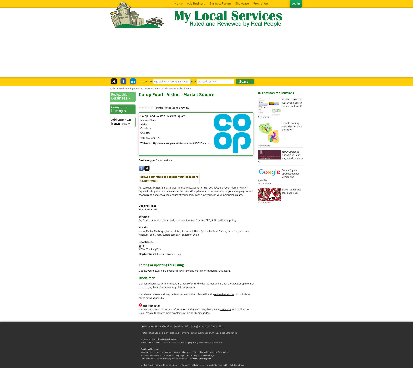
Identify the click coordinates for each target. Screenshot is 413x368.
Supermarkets (164, 160)
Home (144, 326)
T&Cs (150, 332)
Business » (120, 96)
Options (179, 326)
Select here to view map (167, 254)
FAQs (143, 332)
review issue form (224, 294)
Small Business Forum (202, 332)
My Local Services (169, 339)
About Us (153, 326)
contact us (225, 309)
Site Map (174, 332)
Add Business (167, 326)
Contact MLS (217, 326)
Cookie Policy (161, 332)
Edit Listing (191, 326)
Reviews (185, 332)
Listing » (119, 109)
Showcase (203, 326)
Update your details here (152, 270)
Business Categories (226, 332)
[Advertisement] (206, 52)
